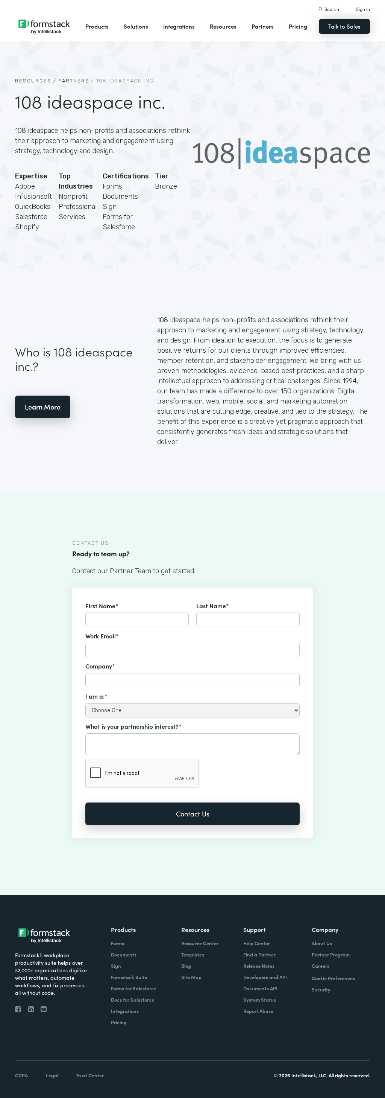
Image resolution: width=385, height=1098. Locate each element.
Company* (100, 666)
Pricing (298, 26)
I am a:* (96, 696)
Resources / (35, 81)
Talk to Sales (344, 26)
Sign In (363, 9)
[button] (97, 26)
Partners (263, 26)
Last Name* (212, 606)
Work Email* (102, 636)
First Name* (101, 606)
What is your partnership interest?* (133, 726)
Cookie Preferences (333, 978)
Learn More (43, 406)
